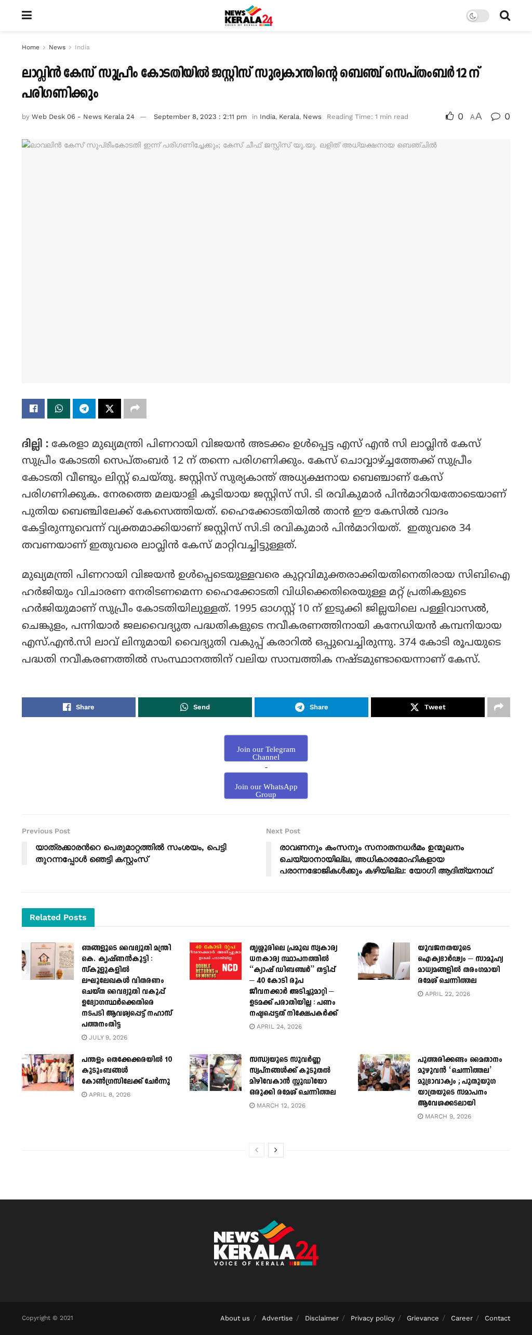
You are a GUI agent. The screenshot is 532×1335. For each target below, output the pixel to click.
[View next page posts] (276, 1150)
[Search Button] (505, 15)
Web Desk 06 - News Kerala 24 (83, 116)
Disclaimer (322, 1318)
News (57, 47)
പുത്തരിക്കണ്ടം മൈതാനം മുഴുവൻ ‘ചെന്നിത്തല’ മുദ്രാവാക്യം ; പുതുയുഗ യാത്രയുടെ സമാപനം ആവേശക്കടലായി (460, 1081)
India (82, 47)
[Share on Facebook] (33, 409)
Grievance (423, 1318)
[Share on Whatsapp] (58, 409)
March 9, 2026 (447, 1116)
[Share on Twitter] (109, 409)
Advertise (277, 1318)
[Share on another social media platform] (135, 409)
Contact (497, 1318)
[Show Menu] (27, 15)
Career (462, 1318)
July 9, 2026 (107, 1037)
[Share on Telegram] (84, 409)
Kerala (289, 116)
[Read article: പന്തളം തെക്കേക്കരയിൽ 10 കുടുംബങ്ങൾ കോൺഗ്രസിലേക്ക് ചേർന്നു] (48, 1072)
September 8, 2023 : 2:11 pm (200, 116)
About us (235, 1318)
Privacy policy (373, 1318)
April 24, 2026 (278, 1026)
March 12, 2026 (280, 1105)
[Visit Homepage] (249, 15)
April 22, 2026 (446, 993)
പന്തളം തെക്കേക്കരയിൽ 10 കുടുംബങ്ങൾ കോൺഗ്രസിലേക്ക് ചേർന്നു (127, 1070)
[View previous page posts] (256, 1150)
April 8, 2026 (108, 1094)
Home (30, 47)
